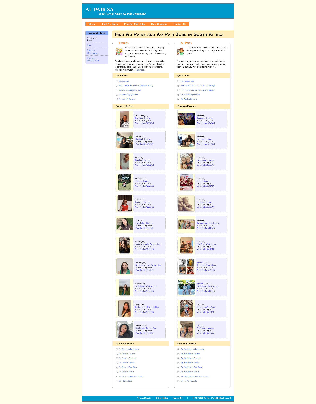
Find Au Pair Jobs (134, 24)
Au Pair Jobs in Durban (190, 372)
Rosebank (139, 139)
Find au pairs (124, 81)
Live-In (200, 263)
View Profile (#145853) (144, 249)
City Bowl (201, 244)
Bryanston (139, 118)
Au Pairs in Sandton (127, 354)
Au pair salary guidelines (128, 94)
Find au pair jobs (187, 81)
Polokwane (201, 328)
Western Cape (155, 244)
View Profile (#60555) (205, 333)
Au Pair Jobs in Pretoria (190, 363)
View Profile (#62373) (205, 312)
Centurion (139, 202)
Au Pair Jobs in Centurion (191, 358)
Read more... (139, 70)
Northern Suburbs (142, 265)
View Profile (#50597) (205, 207)
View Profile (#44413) (206, 144)
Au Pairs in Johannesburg (129, 349)
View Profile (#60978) (206, 228)
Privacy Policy (162, 398)
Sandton (200, 139)
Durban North (140, 307)
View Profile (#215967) (144, 270)
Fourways (201, 118)
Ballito (199, 307)
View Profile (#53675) (205, 165)
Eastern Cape (151, 328)
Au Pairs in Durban (126, 372)
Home (92, 24)
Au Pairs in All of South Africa (131, 376)
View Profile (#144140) (144, 123)
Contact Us (179, 24)
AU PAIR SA (99, 9)
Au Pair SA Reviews (127, 99)
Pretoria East (140, 223)
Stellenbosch (140, 286)
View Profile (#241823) (144, 333)
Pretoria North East (204, 223)
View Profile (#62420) (206, 123)
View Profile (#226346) (144, 207)
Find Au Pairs (110, 24)
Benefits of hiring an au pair (130, 90)
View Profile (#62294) (206, 291)
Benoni (199, 181)
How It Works (159, 24)
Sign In (90, 45)
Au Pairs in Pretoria (126, 363)
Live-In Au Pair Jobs (189, 381)
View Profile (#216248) (144, 165)
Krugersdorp (202, 160)
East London (140, 328)
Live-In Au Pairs (125, 381)
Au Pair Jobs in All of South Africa (194, 376)
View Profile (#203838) (144, 144)
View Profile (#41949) (205, 186)
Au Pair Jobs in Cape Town (191, 367)
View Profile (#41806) (206, 270)
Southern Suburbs (142, 244)
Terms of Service (144, 398)
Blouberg (200, 265)
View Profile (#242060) (144, 291)
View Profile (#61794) (205, 249)
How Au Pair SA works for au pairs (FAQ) (198, 85)
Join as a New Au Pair (93, 59)
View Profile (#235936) (144, 312)
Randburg (139, 160)
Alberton (138, 181)
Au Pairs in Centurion (127, 358)
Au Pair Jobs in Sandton (190, 354)
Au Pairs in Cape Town (128, 367)
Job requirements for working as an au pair (197, 90)
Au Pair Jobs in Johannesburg (192, 349)
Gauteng (147, 118)
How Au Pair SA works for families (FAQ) (136, 85)
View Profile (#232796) (144, 186)
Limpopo (210, 328)
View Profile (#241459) (144, 228)
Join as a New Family (93, 51)
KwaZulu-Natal (153, 307)
